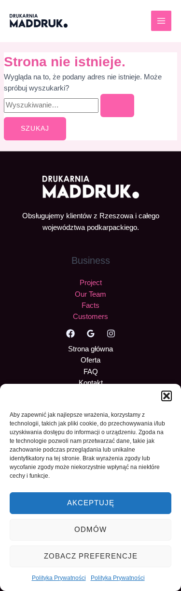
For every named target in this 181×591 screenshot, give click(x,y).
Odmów (90, 529)
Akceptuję (90, 503)
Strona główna (90, 349)
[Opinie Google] (90, 333)
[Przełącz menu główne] (161, 21)
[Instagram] (111, 333)
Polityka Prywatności (59, 578)
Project (91, 283)
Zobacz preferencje (91, 556)
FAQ (91, 372)
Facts (90, 305)
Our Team (90, 294)
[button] (166, 396)
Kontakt (91, 383)
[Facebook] (70, 333)
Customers (90, 316)
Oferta (90, 360)
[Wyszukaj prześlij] (117, 105)
